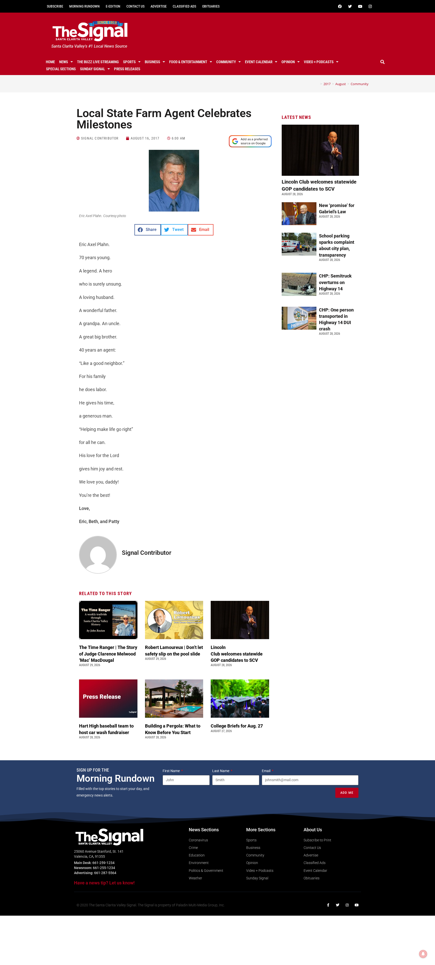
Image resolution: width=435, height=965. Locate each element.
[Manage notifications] (423, 954)
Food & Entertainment (188, 62)
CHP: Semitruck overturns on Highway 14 (335, 282)
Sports (129, 62)
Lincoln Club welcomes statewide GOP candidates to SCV (237, 654)
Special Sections (61, 69)
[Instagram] (370, 6)
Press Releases (127, 69)
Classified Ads (184, 6)
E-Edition (113, 6)
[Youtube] (360, 6)
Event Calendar (258, 62)
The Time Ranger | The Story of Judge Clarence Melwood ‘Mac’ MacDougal (108, 654)
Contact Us (135, 6)
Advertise (159, 6)
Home (50, 62)
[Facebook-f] (328, 905)
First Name (171, 771)
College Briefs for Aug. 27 (237, 726)
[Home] (317, 84)
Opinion (288, 62)
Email (266, 771)
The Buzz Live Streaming (98, 62)
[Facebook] (340, 6)
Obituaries (211, 6)
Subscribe (55, 6)
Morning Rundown (84, 6)
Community (226, 62)
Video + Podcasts (319, 62)
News (63, 62)
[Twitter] (350, 6)
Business (152, 62)
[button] (382, 61)
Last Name (221, 771)
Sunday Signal (92, 69)
